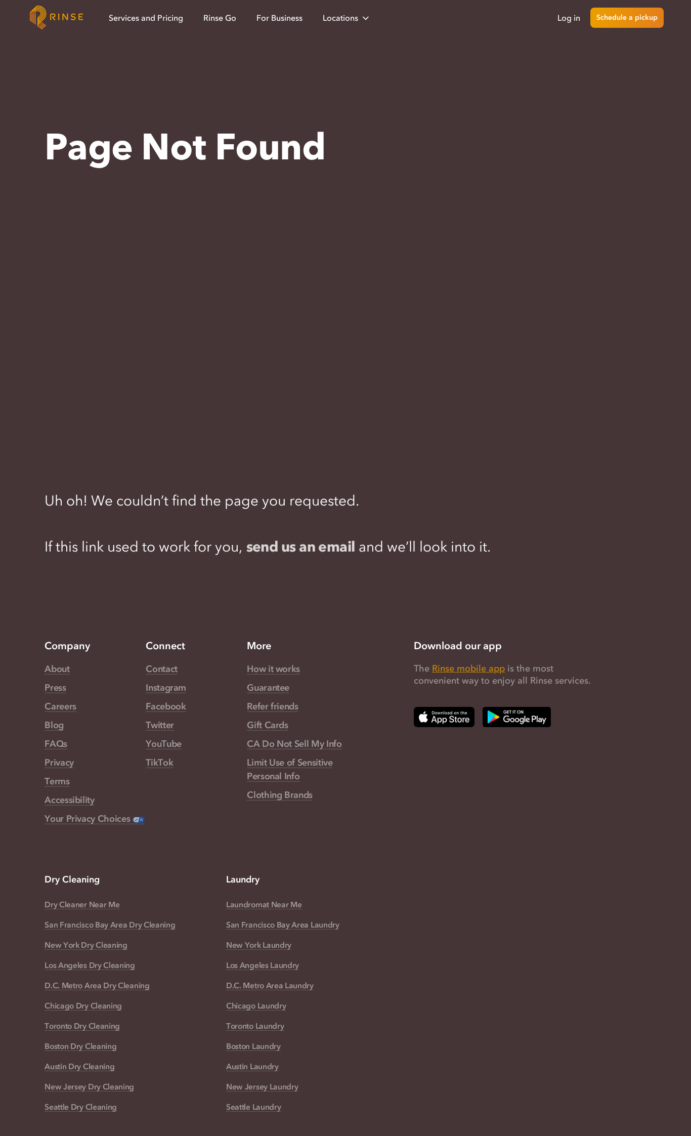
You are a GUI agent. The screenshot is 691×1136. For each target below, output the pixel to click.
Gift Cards (267, 725)
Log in (568, 18)
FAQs (56, 743)
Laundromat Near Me (263, 904)
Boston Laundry (253, 1046)
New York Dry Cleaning (86, 945)
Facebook (166, 706)
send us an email (300, 546)
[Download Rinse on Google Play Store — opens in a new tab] (517, 717)
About (57, 669)
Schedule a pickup (627, 17)
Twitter (160, 725)
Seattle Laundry (253, 1107)
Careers (60, 706)
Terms (57, 781)
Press (55, 687)
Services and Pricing (146, 18)
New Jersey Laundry (262, 1086)
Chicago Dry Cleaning (83, 1005)
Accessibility (69, 800)
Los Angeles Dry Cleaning (90, 965)
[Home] (57, 17)
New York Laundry (258, 945)
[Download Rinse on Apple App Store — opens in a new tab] (444, 717)
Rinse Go (219, 18)
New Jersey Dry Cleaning (89, 1086)
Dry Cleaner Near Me (82, 904)
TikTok (159, 762)
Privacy (59, 762)
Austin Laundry (252, 1066)
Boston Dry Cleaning (80, 1046)
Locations (340, 18)
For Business (279, 18)
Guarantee (268, 687)
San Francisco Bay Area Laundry (282, 924)
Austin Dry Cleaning (79, 1066)
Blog (54, 725)
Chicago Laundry (256, 1005)
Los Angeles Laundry (262, 965)
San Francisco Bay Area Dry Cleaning (110, 924)
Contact (161, 669)
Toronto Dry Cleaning (82, 1026)
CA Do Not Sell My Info (294, 743)
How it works (273, 669)
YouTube (163, 743)
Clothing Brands (280, 795)
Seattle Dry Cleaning (81, 1107)
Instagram (166, 687)
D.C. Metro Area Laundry (270, 985)
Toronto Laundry (255, 1026)
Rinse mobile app (468, 668)
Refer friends (272, 706)
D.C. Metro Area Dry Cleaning (97, 985)
